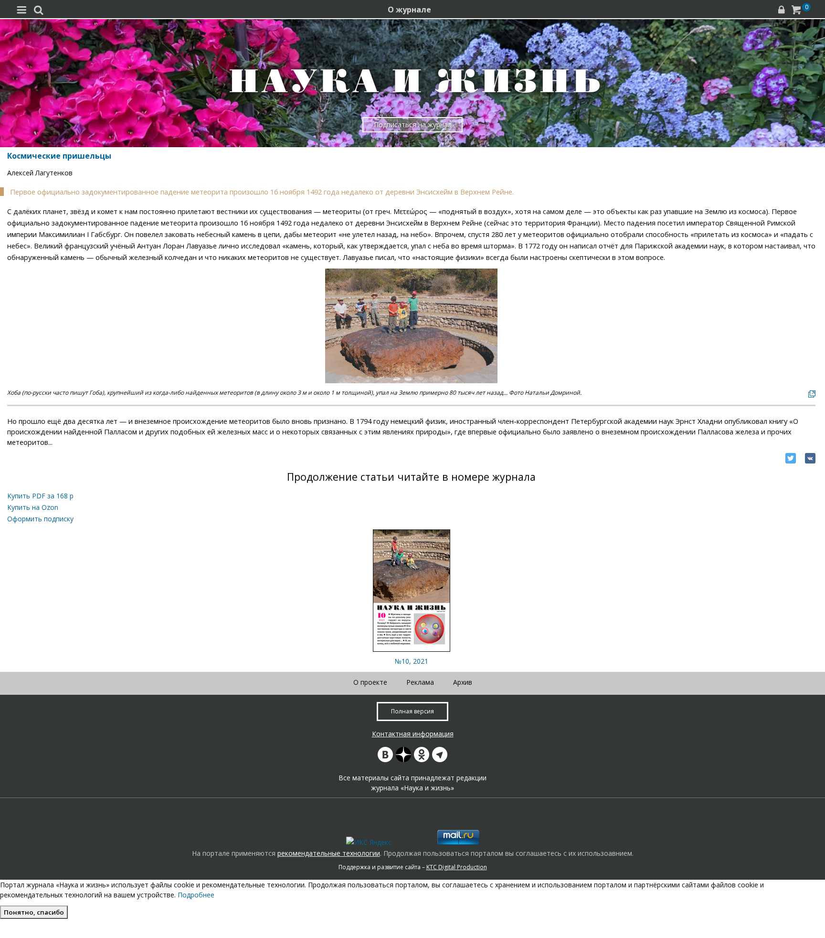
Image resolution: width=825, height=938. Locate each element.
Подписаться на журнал (413, 124)
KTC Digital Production (456, 867)
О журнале (409, 9)
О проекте (370, 682)
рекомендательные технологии (328, 853)
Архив (462, 682)
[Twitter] (790, 458)
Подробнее (196, 894)
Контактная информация (413, 733)
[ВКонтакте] (810, 458)
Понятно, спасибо (34, 912)
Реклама (420, 682)
